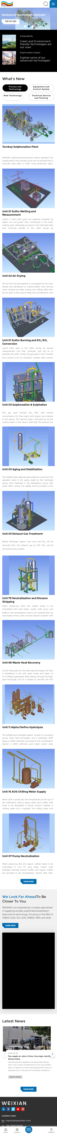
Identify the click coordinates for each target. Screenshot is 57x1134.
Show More (28, 881)
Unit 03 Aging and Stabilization (22, 469)
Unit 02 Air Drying (13, 275)
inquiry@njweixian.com (18, 1120)
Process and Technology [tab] (15, 88)
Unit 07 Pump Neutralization (20, 856)
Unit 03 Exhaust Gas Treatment (22, 533)
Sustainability (26, 36)
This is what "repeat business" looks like (25, 1056)
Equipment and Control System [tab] (41, 88)
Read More (15, 1074)
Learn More (10, 925)
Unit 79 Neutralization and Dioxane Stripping (25, 600)
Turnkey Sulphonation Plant (20, 146)
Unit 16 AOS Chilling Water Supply (24, 791)
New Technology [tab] (13, 95)
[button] (52, 1054)
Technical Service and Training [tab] (41, 96)
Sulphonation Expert (30, 52)
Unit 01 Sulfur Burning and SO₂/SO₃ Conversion (24, 342)
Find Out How (10, 21)
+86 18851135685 (14, 1126)
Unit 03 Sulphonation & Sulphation (24, 404)
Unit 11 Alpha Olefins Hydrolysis (22, 727)
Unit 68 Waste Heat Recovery (21, 662)
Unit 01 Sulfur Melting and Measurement (19, 213)
